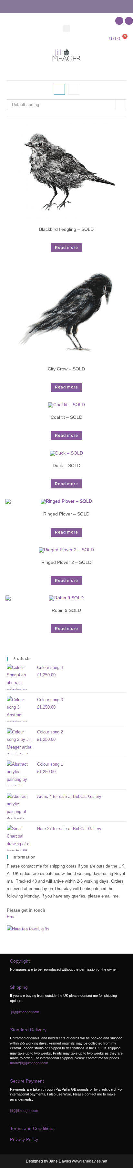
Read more (66, 247)
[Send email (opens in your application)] (66, 6)
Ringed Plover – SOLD (66, 513)
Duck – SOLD (66, 465)
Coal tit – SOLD (66, 417)
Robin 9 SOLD (66, 610)
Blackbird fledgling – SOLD (66, 229)
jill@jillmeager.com (25, 1012)
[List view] (73, 89)
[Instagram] (129, 21)
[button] (66, 28)
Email (12, 916)
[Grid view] (59, 89)
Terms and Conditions (32, 1128)
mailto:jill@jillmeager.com (29, 1063)
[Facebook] (119, 21)
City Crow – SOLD (66, 368)
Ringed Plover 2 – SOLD (66, 562)
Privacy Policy (24, 1139)
